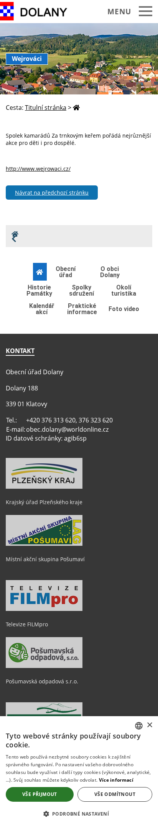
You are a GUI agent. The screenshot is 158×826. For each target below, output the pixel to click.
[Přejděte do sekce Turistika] (40, 272)
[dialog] (79, 771)
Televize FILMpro (27, 624)
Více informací (116, 780)
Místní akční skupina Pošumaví (45, 559)
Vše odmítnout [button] (114, 794)
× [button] (149, 725)
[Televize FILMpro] (44, 609)
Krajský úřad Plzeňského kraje (44, 502)
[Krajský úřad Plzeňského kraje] (44, 487)
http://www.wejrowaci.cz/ (38, 168)
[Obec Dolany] (39, 11)
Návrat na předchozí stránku (52, 192)
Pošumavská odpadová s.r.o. (42, 681)
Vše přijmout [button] (39, 794)
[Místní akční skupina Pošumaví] (44, 544)
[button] (79, 813)
